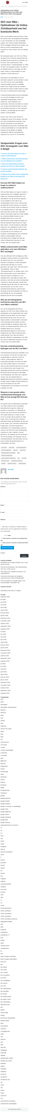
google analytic (5, 801)
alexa (2, 715)
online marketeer (6, 911)
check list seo (5, 742)
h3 (1, 833)
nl (1, 900)
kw (1, 870)
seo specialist (5, 991)
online (2, 905)
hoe (2, 838)
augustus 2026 (5, 596)
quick (2, 943)
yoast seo (3, 1095)
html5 (2, 841)
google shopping (6, 817)
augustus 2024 (5, 661)
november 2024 (5, 653)
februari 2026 (5, 613)
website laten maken (7, 1058)
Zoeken (3, 553)
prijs (2, 937)
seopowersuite (5, 1004)
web (2, 1045)
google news (4, 809)
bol (1, 739)
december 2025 (5, 618)
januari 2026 (4, 615)
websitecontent (12, 463)
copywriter (4, 753)
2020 (2, 702)
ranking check (5, 945)
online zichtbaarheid (6, 455)
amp (2, 723)
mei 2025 (3, 637)
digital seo (4, 761)
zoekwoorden (22, 463)
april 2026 (4, 607)
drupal (3, 769)
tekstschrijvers (5, 1020)
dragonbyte (4, 766)
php (2, 924)
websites (3, 1063)
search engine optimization (8, 458)
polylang (3, 929)
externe (3, 782)
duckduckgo (4, 771)
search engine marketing (8, 956)
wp (1, 1082)
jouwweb (3, 862)
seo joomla (4, 983)
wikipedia (3, 1069)
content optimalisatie (7, 750)
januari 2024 (4, 680)
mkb (2, 895)
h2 (1, 830)
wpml (2, 1085)
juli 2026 (3, 599)
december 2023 (5, 682)
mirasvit (3, 892)
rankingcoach (5, 948)
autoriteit (4, 447)
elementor (4, 777)
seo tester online (6, 999)
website (3, 1055)
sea (2, 953)
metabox (3, 887)
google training (5, 822)
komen (3, 865)
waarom (3, 1039)
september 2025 (5, 626)
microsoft (3, 889)
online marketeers (6, 913)
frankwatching (5, 790)
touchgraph (4, 1026)
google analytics (5, 803)
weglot (3, 1066)
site (2, 1007)
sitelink (3, 1010)
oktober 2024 (5, 655)
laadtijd (15, 450)
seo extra (3, 978)
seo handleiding (5, 980)
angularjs (3, 726)
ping (2, 927)
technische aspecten (16, 460)
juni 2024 (3, 666)
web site (3, 1047)
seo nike (24, 458)
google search (5, 814)
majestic (3, 881)
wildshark (3, 1071)
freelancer (4, 793)
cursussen (4, 755)
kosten (3, 868)
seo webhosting (5, 1002)
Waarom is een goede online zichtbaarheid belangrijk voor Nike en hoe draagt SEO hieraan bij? (14, 176)
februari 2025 (5, 645)
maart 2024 (4, 674)
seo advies (4, 967)
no (1, 903)
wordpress (4, 1077)
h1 (1, 828)
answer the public (6, 729)
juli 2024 (3, 663)
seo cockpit (4, 972)
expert (3, 779)
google (3, 795)
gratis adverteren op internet (9, 825)
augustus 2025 (5, 629)
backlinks (11, 447)
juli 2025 (3, 631)
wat (2, 1042)
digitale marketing (6, 450)
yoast (2, 1093)
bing (2, 734)
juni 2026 (3, 602)
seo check (4, 969)
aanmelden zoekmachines (8, 707)
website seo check (6, 1061)
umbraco (3, 1028)
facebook (3, 785)
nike (6, 6)
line (2, 876)
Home (2, 6)
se (1, 951)
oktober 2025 (5, 623)
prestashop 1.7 (5, 935)
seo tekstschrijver (6, 996)
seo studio (4, 994)
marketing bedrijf (6, 884)
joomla (3, 860)
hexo (2, 836)
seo (19, 458)
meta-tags (22, 450)
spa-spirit (11, 469)
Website (3, 519)
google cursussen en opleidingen (11, 806)
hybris (2, 844)
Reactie (3, 486)
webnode (3, 1053)
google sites (4, 820)
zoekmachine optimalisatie (9, 1103)
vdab (2, 1034)
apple (2, 731)
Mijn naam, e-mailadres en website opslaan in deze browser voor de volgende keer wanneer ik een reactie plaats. (14, 529)
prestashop (4, 932)
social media (4, 1012)
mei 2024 (3, 669)
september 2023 (5, 690)
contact (3, 747)
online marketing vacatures (9, 919)
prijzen (3, 940)
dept (2, 758)
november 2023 (5, 685)
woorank (3, 1074)
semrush (3, 961)
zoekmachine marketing (8, 1101)
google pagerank (6, 811)
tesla (2, 1023)
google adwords (5, 798)
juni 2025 (3, 634)
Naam (3, 505)
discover (3, 763)
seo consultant (5, 975)
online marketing (6, 916)
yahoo (2, 1090)
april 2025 (4, 639)
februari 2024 (5, 677)
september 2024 (6, 658)
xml (2, 1087)
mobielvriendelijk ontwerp (8, 452)
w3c (2, 1036)
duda (2, 774)
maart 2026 (4, 610)
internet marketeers (7, 852)
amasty (3, 720)
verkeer (3, 463)
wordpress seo (5, 1079)
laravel (3, 873)
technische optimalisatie (8, 1018)
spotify (3, 1015)
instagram (4, 846)
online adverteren (6, 908)
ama (2, 718)
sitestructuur (5, 460)
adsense (3, 710)
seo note (3, 986)
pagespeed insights (6, 921)
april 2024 (4, 672)
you (2, 1098)
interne (3, 849)
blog (2, 737)
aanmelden (4, 704)
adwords (3, 712)
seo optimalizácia (6, 988)
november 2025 (5, 621)
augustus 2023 (5, 693)
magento (3, 878)
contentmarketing (21, 447)
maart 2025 (4, 642)
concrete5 (4, 745)
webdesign (4, 1050)
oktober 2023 (5, 688)
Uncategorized (5, 1031)
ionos (2, 854)
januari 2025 (4, 647)
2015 (2, 699)
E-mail (3, 512)
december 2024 (5, 650)
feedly (2, 787)
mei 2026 (3, 605)
